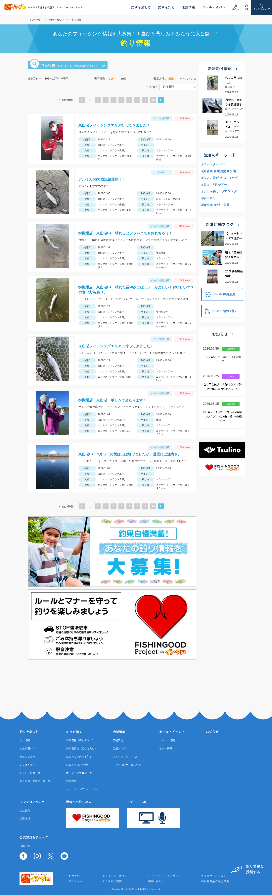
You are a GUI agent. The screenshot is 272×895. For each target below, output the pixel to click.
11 (161, 100)
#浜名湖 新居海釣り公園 (218, 171)
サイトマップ (77, 881)
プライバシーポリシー (116, 876)
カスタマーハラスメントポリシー (222, 876)
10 (153, 100)
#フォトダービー (213, 164)
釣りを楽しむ (56, 19)
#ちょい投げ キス (213, 178)
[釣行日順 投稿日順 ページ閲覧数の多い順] (177, 86)
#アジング (229, 191)
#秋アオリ (208, 198)
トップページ (34, 19)
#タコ (205, 185)
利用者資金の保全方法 (215, 881)
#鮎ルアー (220, 185)
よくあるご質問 (112, 881)
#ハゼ (234, 178)
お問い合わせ (155, 881)
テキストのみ (188, 78)
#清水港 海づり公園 (215, 205)
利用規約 (74, 876)
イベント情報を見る (224, 311)
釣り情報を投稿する (255, 869)
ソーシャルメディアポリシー (165, 876)
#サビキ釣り (210, 191)
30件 (124, 78)
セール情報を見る (224, 294)
